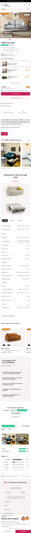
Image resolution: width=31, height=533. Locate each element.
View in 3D (15, 181)
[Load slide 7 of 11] (18, 39)
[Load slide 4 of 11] (14, 39)
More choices (16, 82)
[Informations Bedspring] (16, 55)
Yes (28, 296)
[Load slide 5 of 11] (15, 39)
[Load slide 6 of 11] (17, 39)
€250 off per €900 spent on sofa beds (15, 1)
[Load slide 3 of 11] (13, 39)
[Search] (28, 9)
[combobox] (15, 9)
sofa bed (25, 119)
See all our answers (6, 365)
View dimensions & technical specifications (10, 127)
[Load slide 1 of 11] (10, 39)
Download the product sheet (8, 315)
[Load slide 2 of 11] (11, 39)
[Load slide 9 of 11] (21, 39)
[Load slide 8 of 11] (20, 39)
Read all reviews (15, 416)
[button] (2, 5)
